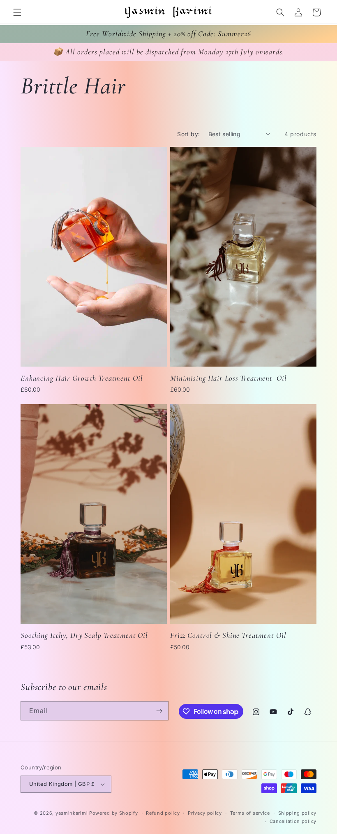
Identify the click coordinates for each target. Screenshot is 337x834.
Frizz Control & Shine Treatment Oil (228, 635)
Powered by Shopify (113, 813)
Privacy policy (205, 813)
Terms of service (250, 813)
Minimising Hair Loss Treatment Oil (228, 378)
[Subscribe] (159, 710)
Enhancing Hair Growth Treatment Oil (82, 378)
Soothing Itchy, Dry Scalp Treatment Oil (84, 635)
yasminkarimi (71, 813)
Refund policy (163, 813)
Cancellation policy (293, 821)
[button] (17, 12)
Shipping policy (297, 813)
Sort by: (188, 133)
